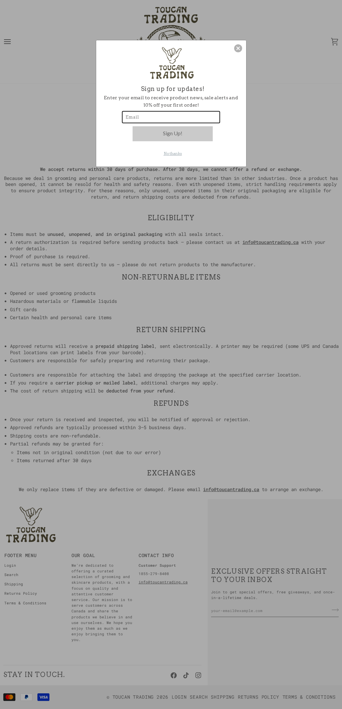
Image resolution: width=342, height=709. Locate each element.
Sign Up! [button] (172, 133)
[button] (238, 48)
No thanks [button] (173, 153)
